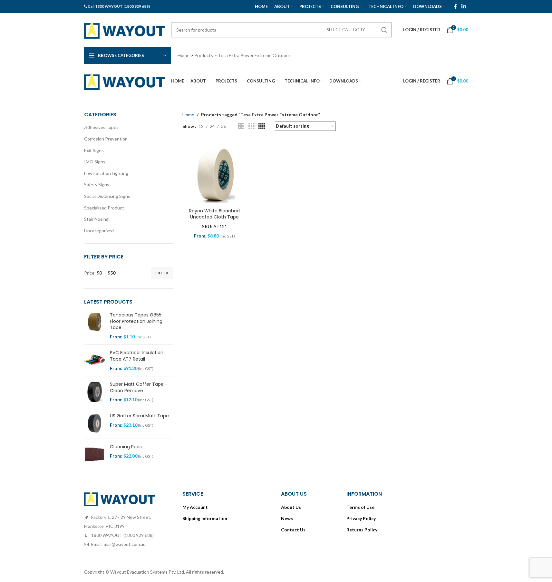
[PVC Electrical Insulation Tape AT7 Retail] (94, 360)
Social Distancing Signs (107, 196)
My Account (195, 507)
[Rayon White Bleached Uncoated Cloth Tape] (214, 173)
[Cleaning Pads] (94, 454)
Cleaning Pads (126, 447)
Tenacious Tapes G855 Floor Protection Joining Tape (136, 321)
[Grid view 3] (251, 126)
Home (188, 114)
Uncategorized (99, 230)
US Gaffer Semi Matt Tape (139, 416)
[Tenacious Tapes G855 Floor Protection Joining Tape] (94, 326)
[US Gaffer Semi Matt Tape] (94, 423)
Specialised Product (104, 207)
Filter (161, 272)
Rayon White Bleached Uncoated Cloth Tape (214, 214)
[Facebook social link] (455, 6)
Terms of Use (360, 507)
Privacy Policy (361, 518)
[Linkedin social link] (463, 6)
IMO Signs (94, 161)
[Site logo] (124, 29)
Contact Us (293, 529)
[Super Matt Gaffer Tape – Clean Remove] (94, 392)
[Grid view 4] (261, 126)
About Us (291, 507)
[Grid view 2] (241, 126)
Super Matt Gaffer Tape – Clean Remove (139, 387)
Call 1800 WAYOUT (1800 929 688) (119, 6)
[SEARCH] (384, 30)
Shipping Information (204, 518)
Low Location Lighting (106, 173)
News (287, 518)
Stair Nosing (96, 219)
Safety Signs (96, 184)
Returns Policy (361, 529)
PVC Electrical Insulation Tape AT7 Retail (136, 356)
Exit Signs (94, 150)
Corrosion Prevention (106, 138)
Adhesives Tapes (101, 127)
